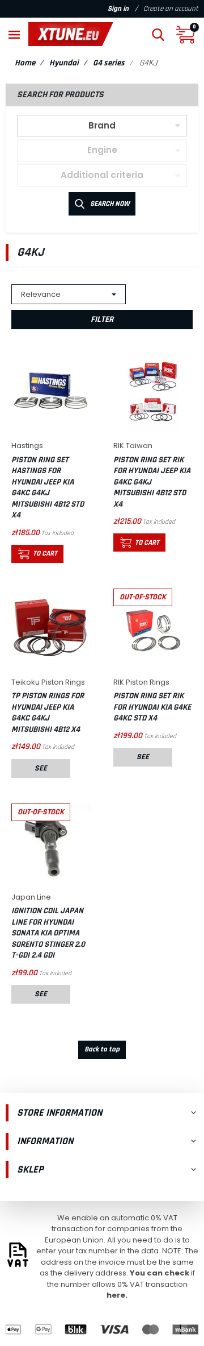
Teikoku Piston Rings (48, 682)
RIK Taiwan (132, 445)
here (116, 1295)
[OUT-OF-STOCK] (153, 628)
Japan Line (31, 897)
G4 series (109, 62)
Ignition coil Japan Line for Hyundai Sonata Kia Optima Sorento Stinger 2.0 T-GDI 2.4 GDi (48, 932)
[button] (158, 34)
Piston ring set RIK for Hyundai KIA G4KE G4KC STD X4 (152, 706)
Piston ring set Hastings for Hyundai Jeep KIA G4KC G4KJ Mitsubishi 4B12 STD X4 (47, 487)
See (41, 768)
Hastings (27, 445)
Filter (102, 319)
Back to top (102, 1049)
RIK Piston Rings (141, 682)
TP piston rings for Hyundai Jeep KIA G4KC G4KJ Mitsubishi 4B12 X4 (47, 712)
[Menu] (14, 34)
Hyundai (64, 62)
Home (25, 62)
